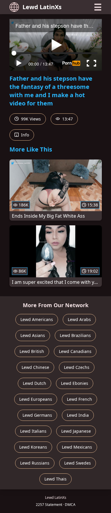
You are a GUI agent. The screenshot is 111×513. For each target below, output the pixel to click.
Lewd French (79, 399)
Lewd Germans (37, 415)
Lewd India (78, 415)
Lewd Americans (36, 319)
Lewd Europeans (35, 399)
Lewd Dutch (34, 383)
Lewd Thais (55, 479)
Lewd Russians (34, 463)
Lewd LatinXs (42, 7)
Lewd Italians (33, 431)
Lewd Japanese (76, 431)
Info (24, 135)
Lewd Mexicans (77, 447)
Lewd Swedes (77, 463)
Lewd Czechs (76, 367)
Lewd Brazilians (75, 335)
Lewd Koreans (33, 447)
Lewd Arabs (79, 319)
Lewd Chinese (35, 367)
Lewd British (32, 351)
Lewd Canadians (75, 351)
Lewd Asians (32, 335)
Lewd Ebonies (74, 383)
